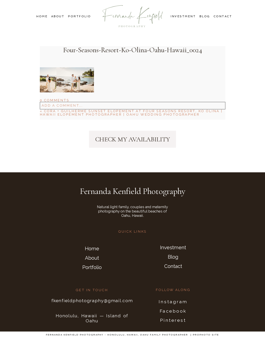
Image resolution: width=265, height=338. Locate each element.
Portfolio (79, 16)
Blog (204, 16)
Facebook (173, 311)
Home (42, 16)
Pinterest (173, 320)
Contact (223, 16)
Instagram (173, 301)
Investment (183, 16)
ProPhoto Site (206, 334)
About (57, 16)
